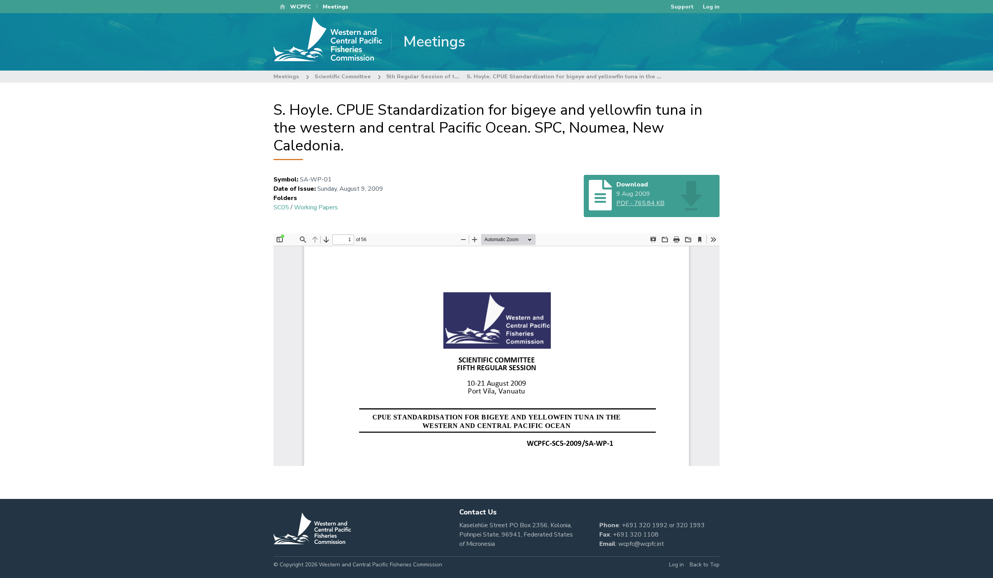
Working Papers (316, 207)
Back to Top (705, 564)
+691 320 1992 (645, 525)
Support (682, 6)
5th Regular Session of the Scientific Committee (452, 76)
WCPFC (300, 6)
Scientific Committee (343, 76)
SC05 (281, 207)
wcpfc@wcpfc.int (641, 544)
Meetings (286, 76)
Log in (711, 6)
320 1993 (690, 525)
